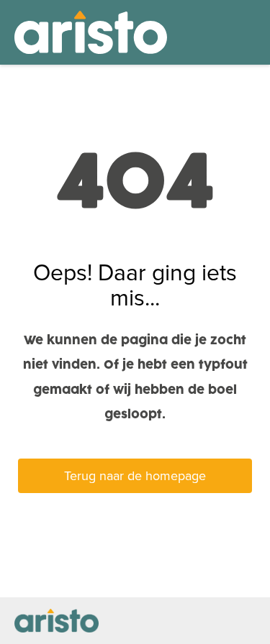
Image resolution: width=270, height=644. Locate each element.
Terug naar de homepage (135, 476)
